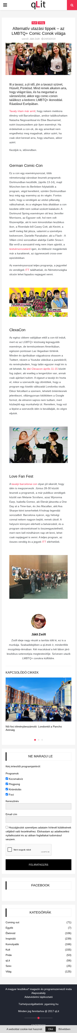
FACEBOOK (40, 885)
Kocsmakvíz (15, 778)
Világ (41, 23)
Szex (8, 965)
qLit (8, 960)
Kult (34, 23)
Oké (50, 1029)
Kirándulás (14, 789)
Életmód (10, 933)
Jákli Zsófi (35, 39)
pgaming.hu (51, 1004)
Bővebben (64, 1029)
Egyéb (9, 927)
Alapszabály (38, 992)
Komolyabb (12, 944)
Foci (11, 794)
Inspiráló (11, 938)
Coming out (12, 922)
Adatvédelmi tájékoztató (38, 996)
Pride (9, 955)
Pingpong (14, 784)
